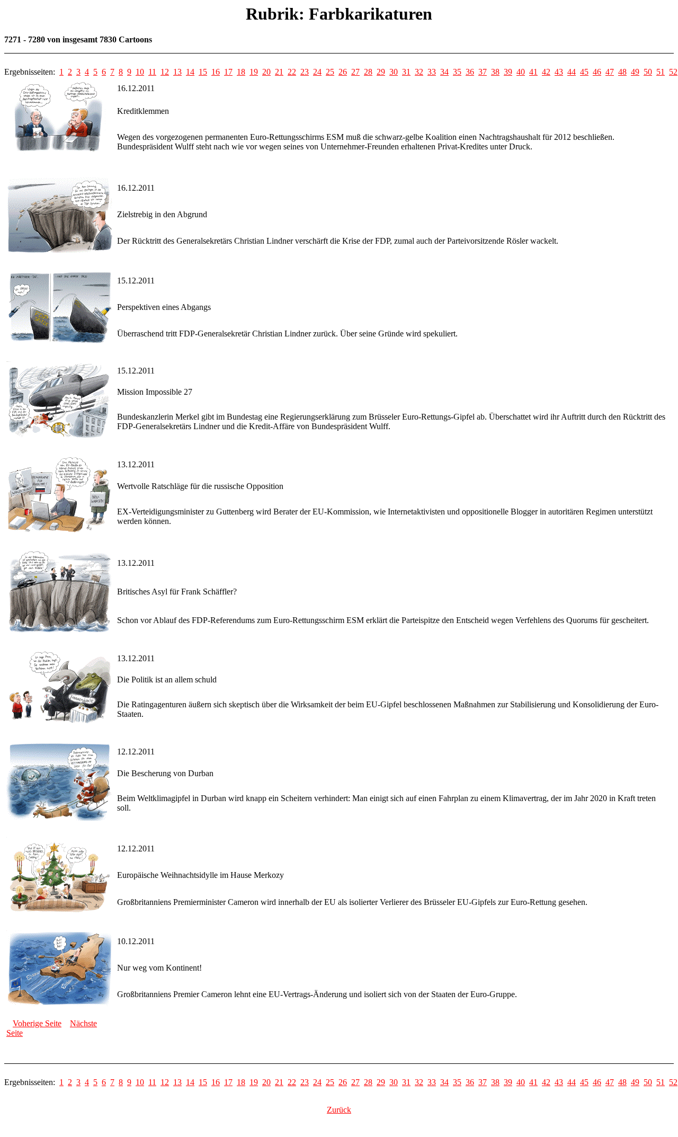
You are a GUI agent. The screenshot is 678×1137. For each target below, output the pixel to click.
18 (241, 71)
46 (597, 71)
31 (406, 71)
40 (520, 71)
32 (419, 71)
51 (660, 71)
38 (495, 71)
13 (177, 71)
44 (571, 71)
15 (203, 71)
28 (368, 71)
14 (190, 71)
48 (622, 71)
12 (164, 71)
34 (444, 71)
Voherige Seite (37, 1023)
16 (215, 71)
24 (317, 71)
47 (609, 71)
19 (253, 71)
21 (279, 71)
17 (228, 71)
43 (559, 71)
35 (457, 71)
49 (635, 71)
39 (508, 71)
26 (342, 71)
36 (470, 71)
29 (381, 71)
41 (533, 71)
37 (482, 71)
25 (330, 71)
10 (140, 71)
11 (152, 71)
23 (304, 71)
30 (393, 71)
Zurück (339, 1109)
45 (584, 71)
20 (266, 71)
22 (292, 71)
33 (431, 71)
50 (648, 71)
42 (546, 71)
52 (673, 71)
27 (355, 71)
